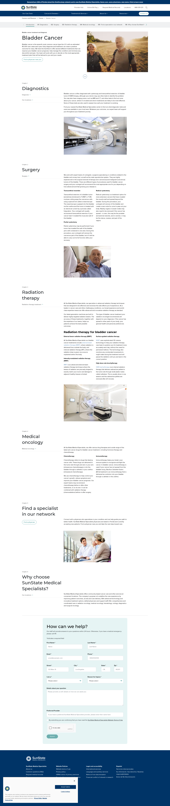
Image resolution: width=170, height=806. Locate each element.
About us (29, 769)
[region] (40, 790)
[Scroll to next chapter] (85, 76)
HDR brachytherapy (102, 367)
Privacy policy (61, 772)
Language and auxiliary (97, 772)
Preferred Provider (53, 711)
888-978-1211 (139, 7)
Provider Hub (78, 7)
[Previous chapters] (24, 25)
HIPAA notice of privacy (67, 775)
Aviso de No (125, 777)
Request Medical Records (111, 7)
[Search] (146, 7)
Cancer (41, 18)
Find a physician (29, 522)
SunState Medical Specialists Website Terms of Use (105, 720)
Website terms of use (63, 769)
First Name (50, 643)
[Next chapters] (146, 25)
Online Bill (92, 7)
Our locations (26, 100)
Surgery (24, 176)
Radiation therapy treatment (31, 305)
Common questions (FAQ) (34, 772)
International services (93, 769)
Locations (127, 7)
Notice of (96, 775)
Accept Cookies (65, 787)
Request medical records (34, 775)
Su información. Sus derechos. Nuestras (129, 773)
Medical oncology (28, 449)
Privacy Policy (38, 798)
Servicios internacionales (124, 769)
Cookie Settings (65, 791)
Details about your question (56, 688)
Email (48, 654)
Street (49, 666)
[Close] (74, 781)
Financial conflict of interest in (99, 777)
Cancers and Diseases (29, 18)
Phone (90, 654)
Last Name (91, 643)
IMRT (65, 365)
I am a (49, 677)
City (75, 666)
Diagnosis (25, 95)
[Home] (30, 7)
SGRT (98, 340)
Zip (115, 666)
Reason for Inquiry (94, 677)
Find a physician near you (32, 60)
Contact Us (144, 14)
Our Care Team (27, 14)
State (103, 666)
